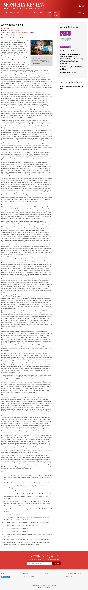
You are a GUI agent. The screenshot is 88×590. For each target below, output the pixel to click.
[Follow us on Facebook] (8, 577)
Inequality (8, 32)
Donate (48, 12)
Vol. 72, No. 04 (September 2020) (13, 35)
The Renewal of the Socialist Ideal (71, 51)
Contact (28, 12)
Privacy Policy (69, 577)
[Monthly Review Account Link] (80, 6)
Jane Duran (6, 28)
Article (19, 38)
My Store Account (28, 577)
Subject (3, 32)
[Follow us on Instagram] (2, 577)
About (12, 12)
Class (22, 32)
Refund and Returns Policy (73, 574)
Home (5, 12)
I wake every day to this (68, 72)
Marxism (17, 32)
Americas (10, 30)
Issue (23, 38)
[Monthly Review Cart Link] (82, 6)
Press (36, 12)
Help (41, 12)
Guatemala (16, 30)
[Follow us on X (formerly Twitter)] (5, 577)
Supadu (47, 587)
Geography (4, 30)
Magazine (20, 12)
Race (13, 32)
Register (25, 574)
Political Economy (29, 32)
